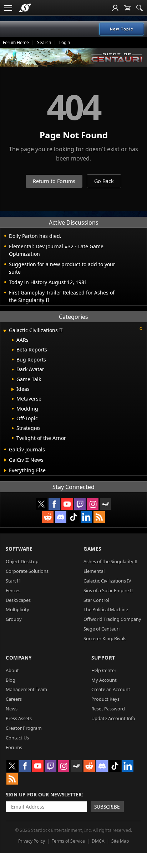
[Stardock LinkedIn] (86, 517)
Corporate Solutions (27, 571)
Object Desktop (22, 561)
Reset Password (108, 708)
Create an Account (110, 689)
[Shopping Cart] (127, 8)
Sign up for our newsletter (44, 794)
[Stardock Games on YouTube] (67, 504)
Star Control (96, 600)
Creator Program (24, 728)
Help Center (103, 670)
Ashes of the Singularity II (110, 561)
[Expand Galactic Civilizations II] (4, 331)
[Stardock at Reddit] (47, 517)
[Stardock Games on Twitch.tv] (80, 504)
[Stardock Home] (25, 8)
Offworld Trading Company (112, 619)
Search (44, 42)
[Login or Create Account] (115, 8)
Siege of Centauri (101, 629)
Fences (13, 590)
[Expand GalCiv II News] (5, 460)
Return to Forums (54, 181)
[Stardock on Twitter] (41, 504)
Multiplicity (17, 609)
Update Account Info (113, 718)
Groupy (14, 619)
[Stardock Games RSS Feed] (99, 517)
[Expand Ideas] (12, 389)
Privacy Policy (31, 841)
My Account (104, 680)
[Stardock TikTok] (73, 517)
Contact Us (17, 737)
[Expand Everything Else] (5, 470)
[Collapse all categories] (141, 328)
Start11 (13, 581)
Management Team (26, 689)
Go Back (104, 181)
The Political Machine (105, 609)
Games (92, 548)
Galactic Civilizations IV (107, 581)
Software (19, 548)
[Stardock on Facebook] (54, 504)
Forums (14, 747)
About (12, 670)
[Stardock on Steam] (105, 504)
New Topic (121, 29)
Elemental (94, 571)
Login (64, 42)
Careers (14, 699)
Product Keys (105, 699)
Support (103, 657)
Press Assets (19, 718)
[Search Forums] (139, 8)
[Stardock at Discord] (60, 517)
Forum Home (16, 42)
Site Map (120, 841)
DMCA (98, 841)
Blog (10, 680)
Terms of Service (68, 841)
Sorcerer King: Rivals (104, 638)
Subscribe (107, 806)
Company (19, 657)
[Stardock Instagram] (92, 504)
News (11, 708)
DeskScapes (18, 600)
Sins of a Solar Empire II (108, 590)
